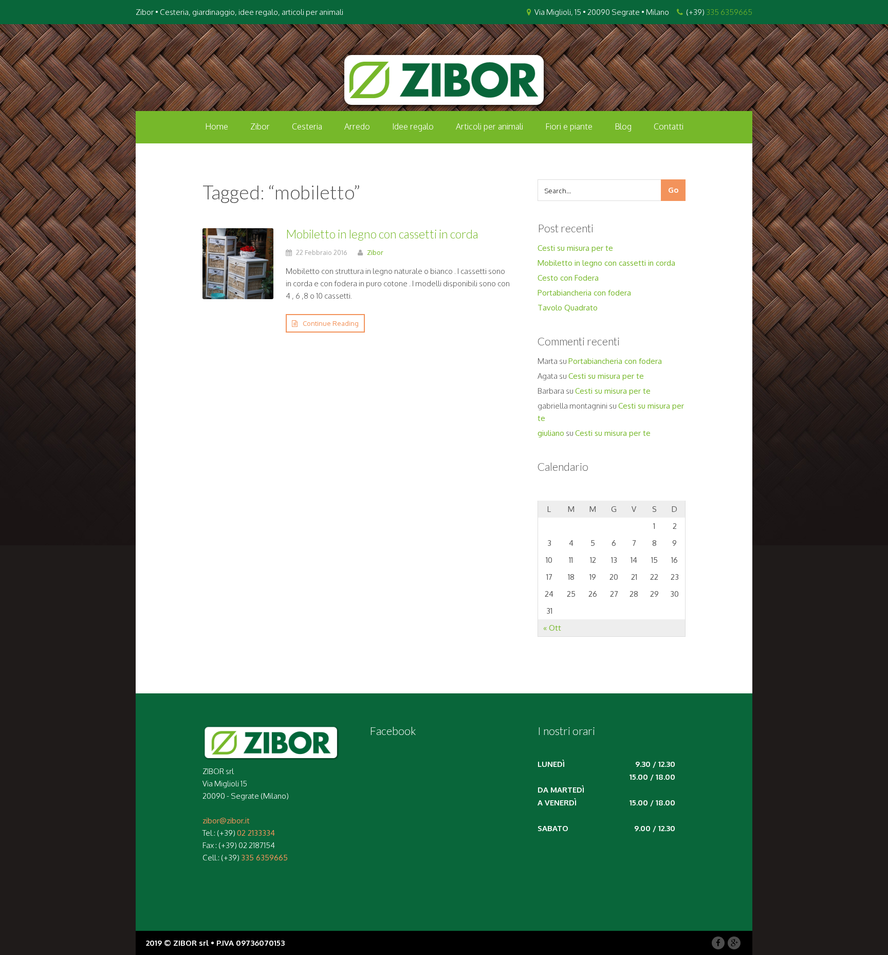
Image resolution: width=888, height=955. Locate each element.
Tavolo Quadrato (568, 308)
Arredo (357, 126)
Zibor (260, 126)
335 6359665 (729, 12)
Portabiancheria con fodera (584, 293)
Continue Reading (331, 323)
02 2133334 (256, 833)
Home (216, 126)
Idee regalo (413, 126)
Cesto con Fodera (568, 278)
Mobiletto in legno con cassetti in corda (382, 234)
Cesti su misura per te (575, 248)
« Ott (552, 628)
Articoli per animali (489, 126)
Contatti (668, 126)
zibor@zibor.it (226, 820)
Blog (623, 126)
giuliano (551, 433)
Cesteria (307, 126)
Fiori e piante (569, 126)
